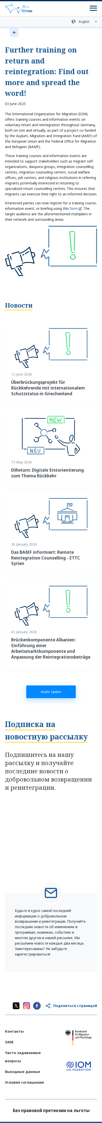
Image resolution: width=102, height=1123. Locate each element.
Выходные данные (22, 1071)
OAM (9, 1042)
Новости (19, 305)
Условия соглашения (24, 1082)
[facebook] (37, 1006)
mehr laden (51, 691)
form (74, 208)
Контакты (14, 1031)
